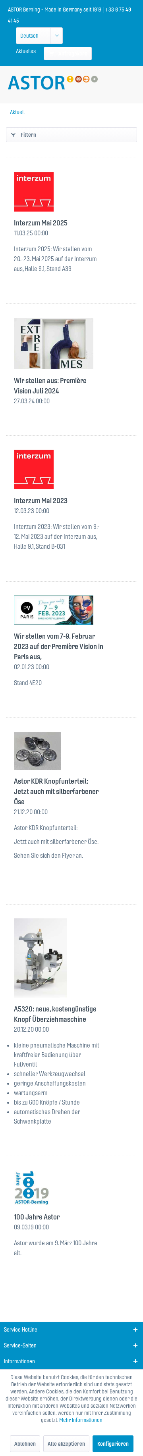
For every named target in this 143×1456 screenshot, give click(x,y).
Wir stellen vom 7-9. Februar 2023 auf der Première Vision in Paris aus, (58, 646)
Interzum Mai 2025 (41, 222)
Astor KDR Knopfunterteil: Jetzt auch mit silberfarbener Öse (56, 791)
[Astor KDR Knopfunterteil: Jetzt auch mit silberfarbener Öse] (71, 751)
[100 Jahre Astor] (71, 1188)
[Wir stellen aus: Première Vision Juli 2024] (71, 343)
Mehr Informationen (80, 1420)
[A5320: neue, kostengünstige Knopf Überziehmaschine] (71, 958)
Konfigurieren (113, 1443)
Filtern (28, 134)
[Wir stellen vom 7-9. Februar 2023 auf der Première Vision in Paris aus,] (71, 610)
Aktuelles (26, 51)
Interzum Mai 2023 (41, 500)
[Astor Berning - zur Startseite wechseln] (53, 83)
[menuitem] (26, 51)
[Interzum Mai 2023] (71, 469)
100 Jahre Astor (37, 1216)
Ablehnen (25, 1443)
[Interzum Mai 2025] (71, 192)
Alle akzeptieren (66, 1443)
